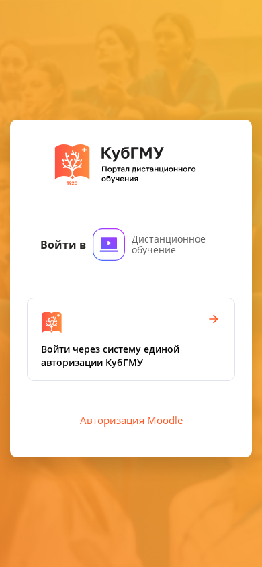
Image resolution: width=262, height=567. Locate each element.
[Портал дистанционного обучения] (131, 164)
